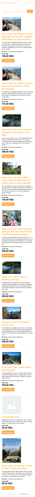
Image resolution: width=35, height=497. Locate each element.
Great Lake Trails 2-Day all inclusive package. (14, 278)
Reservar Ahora (8, 61)
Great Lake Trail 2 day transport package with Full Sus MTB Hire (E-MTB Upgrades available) (17, 231)
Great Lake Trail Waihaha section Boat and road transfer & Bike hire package (17, 86)
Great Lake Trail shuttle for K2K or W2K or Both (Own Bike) (17, 467)
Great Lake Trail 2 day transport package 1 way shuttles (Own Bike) (17, 132)
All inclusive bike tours (16, 11)
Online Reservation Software (14, 494)
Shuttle (5, 11)
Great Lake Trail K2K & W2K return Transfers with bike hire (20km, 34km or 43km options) (16, 180)
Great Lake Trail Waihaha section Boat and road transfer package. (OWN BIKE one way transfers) (17, 36)
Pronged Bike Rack (11, 416)
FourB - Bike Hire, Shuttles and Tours (11, 3)
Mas (29, 11)
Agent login (30, 494)
